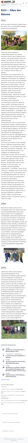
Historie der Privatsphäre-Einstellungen (11, 422)
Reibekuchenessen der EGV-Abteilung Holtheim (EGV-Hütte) (15, 375)
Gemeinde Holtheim (12, 439)
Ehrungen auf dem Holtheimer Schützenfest (11, 402)
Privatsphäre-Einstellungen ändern (10, 413)
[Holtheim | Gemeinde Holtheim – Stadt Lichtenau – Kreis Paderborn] (8, 2)
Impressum (21, 439)
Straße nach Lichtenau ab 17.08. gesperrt (10, 391)
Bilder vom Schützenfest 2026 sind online (10, 400)
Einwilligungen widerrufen (8, 431)
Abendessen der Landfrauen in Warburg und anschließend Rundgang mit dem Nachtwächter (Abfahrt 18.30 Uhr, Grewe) (16, 369)
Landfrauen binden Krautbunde (8, 389)
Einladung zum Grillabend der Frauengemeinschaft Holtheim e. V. (12, 396)
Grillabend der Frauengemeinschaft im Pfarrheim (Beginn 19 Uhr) (15, 350)
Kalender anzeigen (5, 379)
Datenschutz (14, 440)
